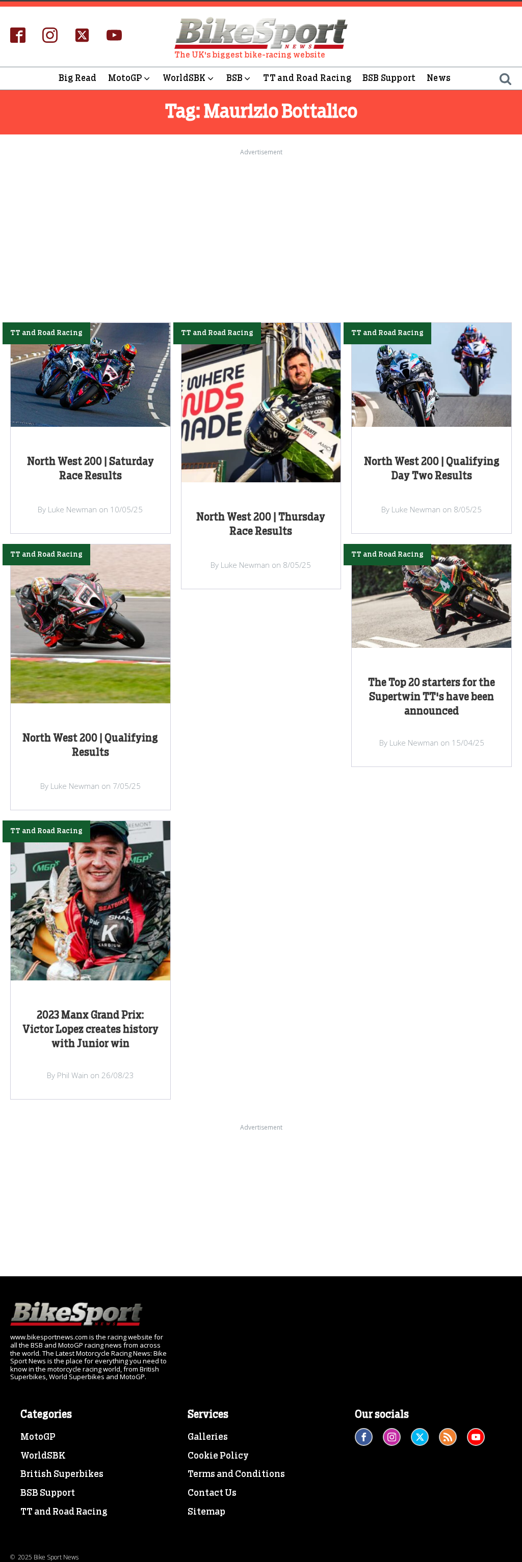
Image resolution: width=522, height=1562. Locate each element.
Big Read (78, 78)
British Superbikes (61, 1474)
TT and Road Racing (307, 78)
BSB (234, 78)
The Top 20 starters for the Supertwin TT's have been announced (431, 697)
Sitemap (206, 1512)
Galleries (208, 1437)
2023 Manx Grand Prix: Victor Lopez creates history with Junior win (90, 1029)
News (439, 78)
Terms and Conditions (236, 1474)
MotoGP (125, 78)
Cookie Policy (218, 1456)
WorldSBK (184, 78)
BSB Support (388, 78)
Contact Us (212, 1493)
